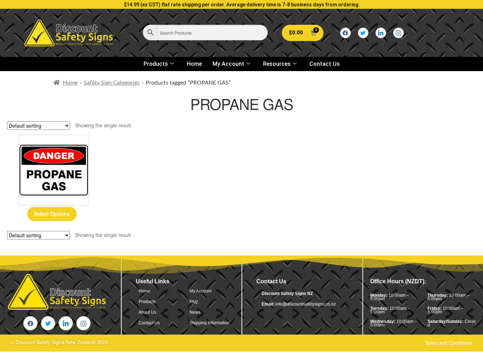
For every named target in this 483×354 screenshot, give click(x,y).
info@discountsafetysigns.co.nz (305, 304)
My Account (228, 63)
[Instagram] (398, 33)
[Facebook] (345, 33)
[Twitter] (363, 33)
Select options (52, 213)
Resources (277, 63)
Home (194, 63)
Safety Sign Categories (112, 83)
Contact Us (324, 63)
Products (156, 63)
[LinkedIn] (381, 33)
